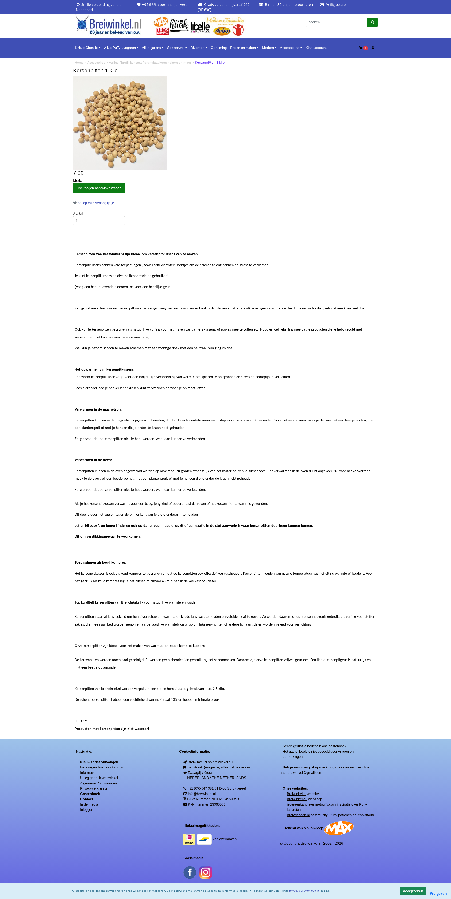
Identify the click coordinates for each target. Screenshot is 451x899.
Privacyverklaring (93, 788)
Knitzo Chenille (86, 48)
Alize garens (151, 48)
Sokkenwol (175, 48)
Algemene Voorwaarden (98, 783)
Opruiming (219, 48)
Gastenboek (90, 794)
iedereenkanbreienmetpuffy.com (311, 804)
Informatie (87, 773)
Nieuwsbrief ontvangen (99, 762)
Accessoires (289, 48)
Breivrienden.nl (298, 815)
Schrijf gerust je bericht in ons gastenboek (314, 746)
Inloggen (86, 810)
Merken (268, 48)
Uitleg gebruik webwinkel (99, 778)
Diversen (197, 48)
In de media (89, 804)
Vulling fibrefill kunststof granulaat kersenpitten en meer (150, 62)
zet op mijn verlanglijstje (95, 203)
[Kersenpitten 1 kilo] (120, 122)
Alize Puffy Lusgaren (120, 48)
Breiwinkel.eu (297, 799)
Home (80, 62)
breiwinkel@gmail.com (305, 773)
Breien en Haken (243, 48)
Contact (86, 799)
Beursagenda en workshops (101, 767)
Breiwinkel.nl (296, 794)
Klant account (316, 48)
